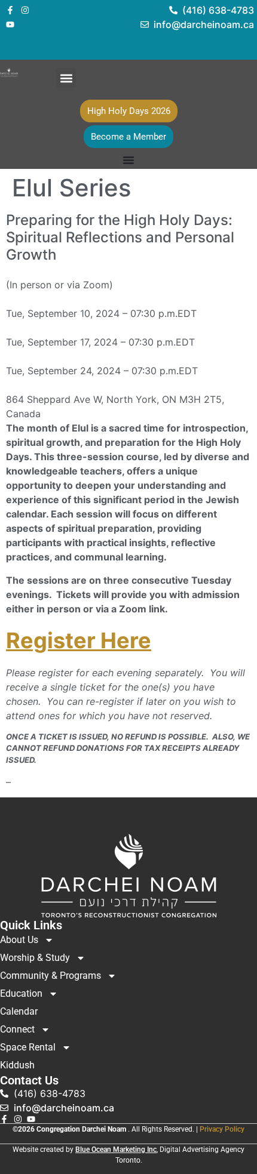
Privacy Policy (222, 1129)
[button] (66, 78)
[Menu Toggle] (128, 160)
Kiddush (17, 1065)
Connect (17, 1029)
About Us (19, 939)
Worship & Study (35, 957)
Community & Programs (50, 975)
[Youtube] (10, 24)
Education (21, 993)
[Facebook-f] (10, 10)
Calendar (19, 1011)
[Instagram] (25, 10)
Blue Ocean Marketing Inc (116, 1149)
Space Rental (28, 1047)
